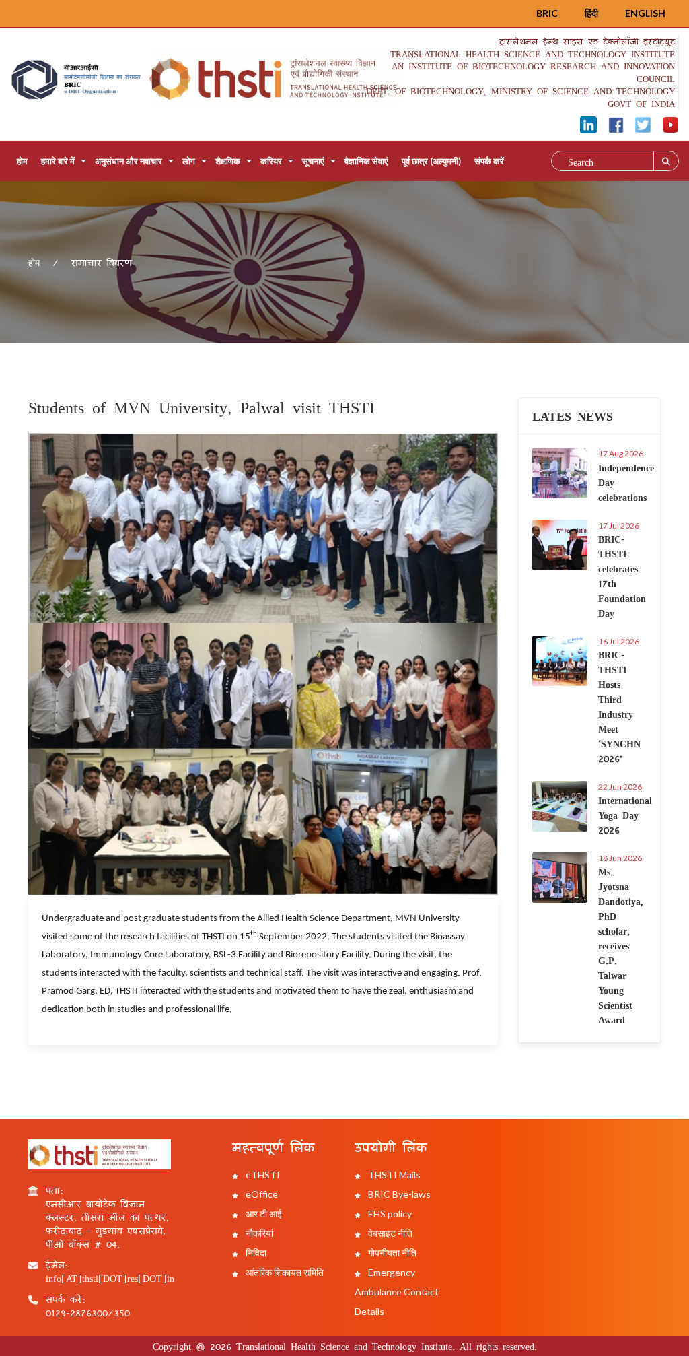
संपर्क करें (489, 161)
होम (22, 161)
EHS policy (389, 1213)
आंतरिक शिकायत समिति (284, 1272)
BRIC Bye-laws (398, 1194)
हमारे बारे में (58, 161)
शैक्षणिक (227, 161)
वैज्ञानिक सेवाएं (366, 161)
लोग (188, 161)
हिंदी (591, 13)
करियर (271, 161)
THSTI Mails (393, 1174)
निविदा (255, 1252)
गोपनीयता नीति (391, 1252)
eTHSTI (262, 1174)
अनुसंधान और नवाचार (128, 161)
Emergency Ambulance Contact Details (397, 1291)
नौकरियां (258, 1233)
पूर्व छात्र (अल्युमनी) (431, 161)
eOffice (261, 1194)
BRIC (547, 13)
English (645, 13)
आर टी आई (263, 1213)
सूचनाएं (313, 161)
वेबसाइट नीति (389, 1233)
